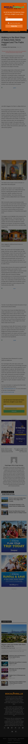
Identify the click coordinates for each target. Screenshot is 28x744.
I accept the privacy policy (14, 23)
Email (6, 17)
